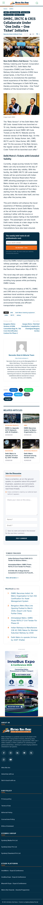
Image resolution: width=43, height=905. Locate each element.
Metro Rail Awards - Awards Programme (15, 890)
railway (19, 315)
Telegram (18, 394)
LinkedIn (13, 390)
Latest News (25, 12)
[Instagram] (10, 752)
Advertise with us (7, 774)
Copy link (8, 399)
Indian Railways (15, 12)
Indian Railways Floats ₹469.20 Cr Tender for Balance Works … (20, 559)
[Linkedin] (17, 752)
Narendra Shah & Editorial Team (13, 34)
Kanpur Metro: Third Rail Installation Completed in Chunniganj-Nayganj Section (30, 327)
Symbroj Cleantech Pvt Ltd (10, 853)
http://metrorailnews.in (21, 358)
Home (5, 9)
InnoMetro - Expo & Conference (12, 870)
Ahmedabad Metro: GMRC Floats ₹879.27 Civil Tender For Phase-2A (24, 620)
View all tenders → (12, 578)
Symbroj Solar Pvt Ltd (9, 847)
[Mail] (24, 752)
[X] (31, 752)
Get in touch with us (8, 780)
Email (27, 394)
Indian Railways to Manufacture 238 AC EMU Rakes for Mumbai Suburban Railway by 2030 (24, 630)
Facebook (8, 394)
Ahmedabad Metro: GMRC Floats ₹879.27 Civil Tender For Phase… (20, 565)
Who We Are (5, 767)
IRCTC (12, 315)
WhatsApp (28, 390)
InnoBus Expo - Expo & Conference (13, 877)
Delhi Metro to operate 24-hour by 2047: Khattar (24, 638)
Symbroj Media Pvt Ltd (9, 840)
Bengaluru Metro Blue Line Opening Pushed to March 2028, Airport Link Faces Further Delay (22, 609)
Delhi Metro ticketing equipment (25, 312)
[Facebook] (3, 752)
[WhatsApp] (3, 759)
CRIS (11, 312)
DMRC (11, 9)
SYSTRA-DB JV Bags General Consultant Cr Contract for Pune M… (21, 572)
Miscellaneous (8, 14)
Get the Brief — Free (21, 247)
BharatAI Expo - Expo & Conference (13, 883)
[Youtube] (10, 759)
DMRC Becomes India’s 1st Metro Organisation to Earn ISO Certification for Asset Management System (24, 597)
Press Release (19, 14)
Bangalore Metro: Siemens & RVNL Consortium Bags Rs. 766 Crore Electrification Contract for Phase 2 (12, 328)
